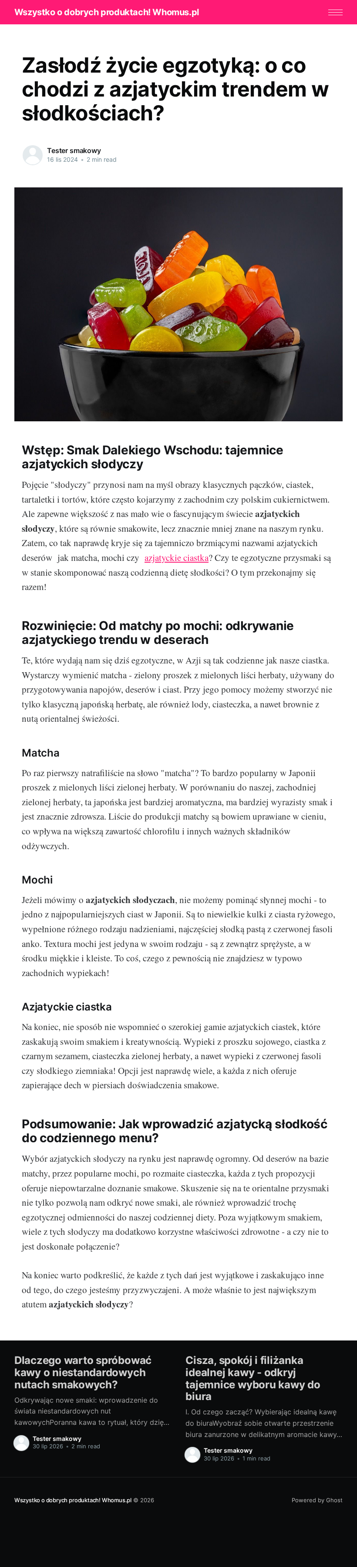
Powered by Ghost (317, 1500)
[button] (335, 12)
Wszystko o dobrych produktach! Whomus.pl (106, 12)
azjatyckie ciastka (177, 557)
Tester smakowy (74, 150)
